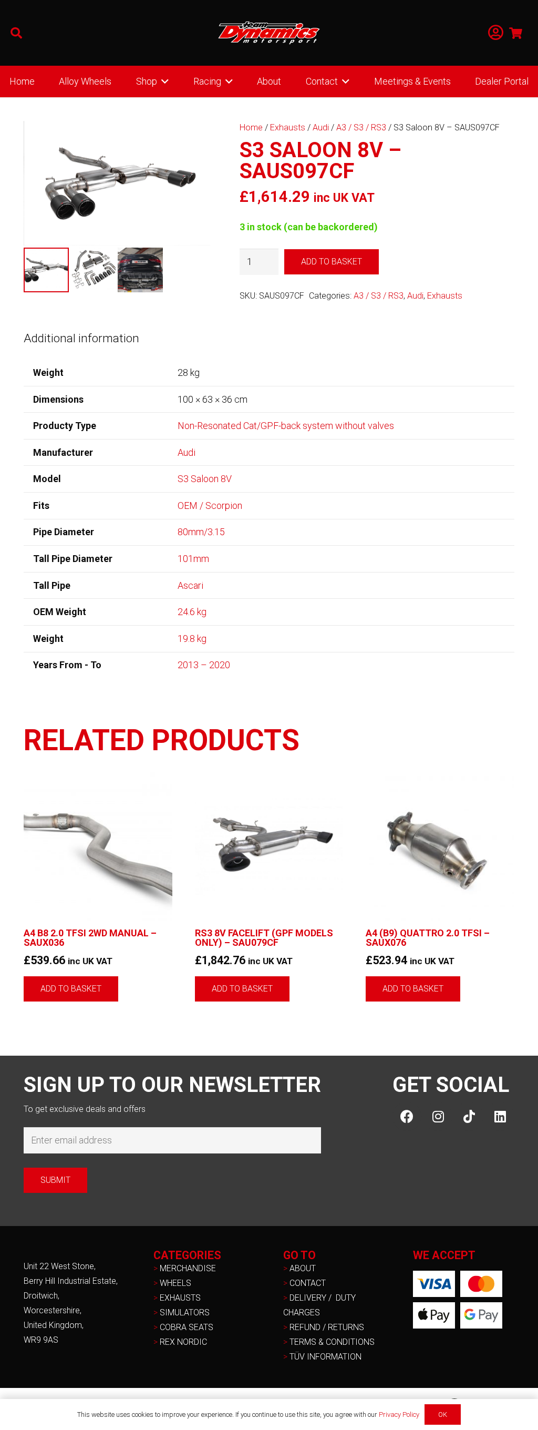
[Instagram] (437, 1116)
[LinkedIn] (499, 1116)
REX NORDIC (184, 1342)
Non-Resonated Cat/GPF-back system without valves (286, 425)
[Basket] (516, 33)
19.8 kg (192, 638)
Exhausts (287, 127)
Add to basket (331, 262)
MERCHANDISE (188, 1268)
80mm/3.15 (201, 531)
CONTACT (307, 1283)
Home (251, 127)
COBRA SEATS (186, 1327)
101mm (193, 558)
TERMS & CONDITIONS (332, 1342)
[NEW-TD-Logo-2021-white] (269, 33)
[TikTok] (468, 1116)
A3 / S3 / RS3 (361, 127)
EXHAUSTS (180, 1298)
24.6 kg (192, 611)
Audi (321, 127)
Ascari (190, 585)
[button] (16, 33)
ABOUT (302, 1268)
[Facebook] (406, 1116)
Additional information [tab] (81, 338)
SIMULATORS (185, 1312)
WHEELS (175, 1283)
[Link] (495, 33)
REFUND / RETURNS (326, 1327)
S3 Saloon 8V (205, 478)
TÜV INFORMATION (325, 1357)
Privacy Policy (399, 1414)
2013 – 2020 (204, 664)
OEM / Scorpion (210, 505)
